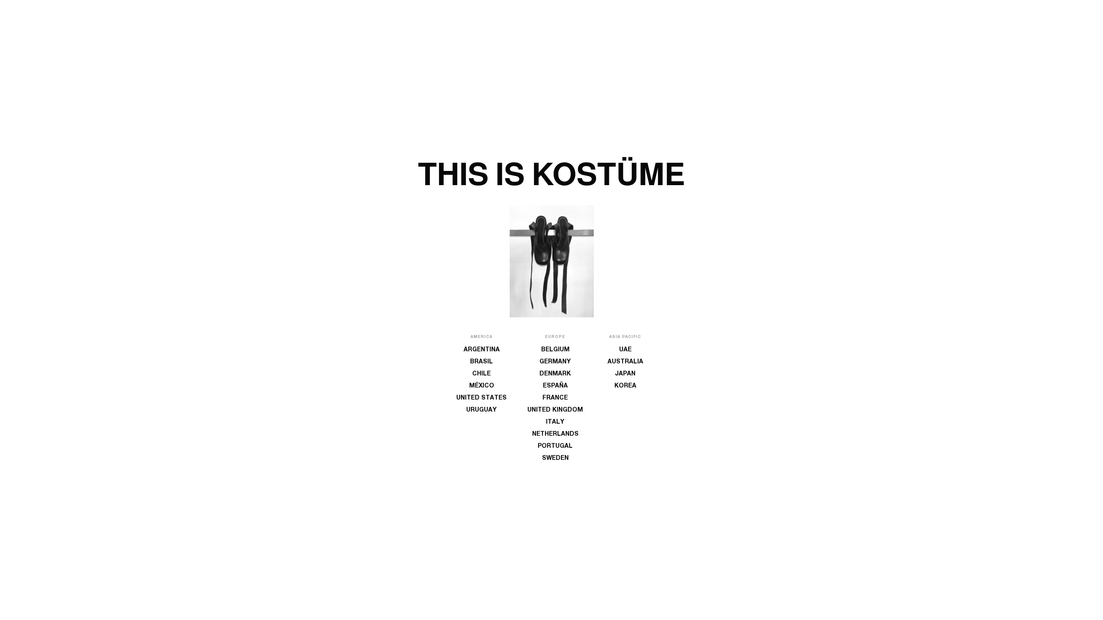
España (555, 386)
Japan (625, 374)
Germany (555, 362)
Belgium (555, 350)
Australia (625, 362)
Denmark (555, 374)
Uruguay (481, 410)
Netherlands (555, 434)
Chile (481, 374)
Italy (555, 422)
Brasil (481, 362)
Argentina (482, 350)
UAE (625, 350)
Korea (625, 386)
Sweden (555, 459)
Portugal (555, 446)
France (555, 398)
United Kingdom (555, 410)
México (481, 386)
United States (481, 398)
